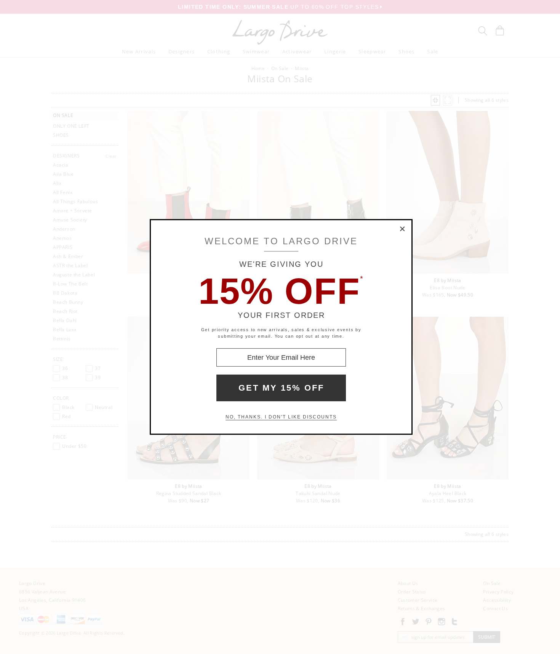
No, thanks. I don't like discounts (281, 417)
